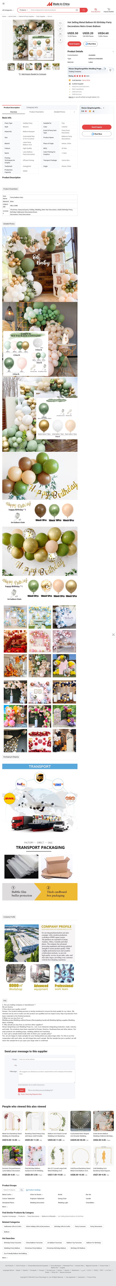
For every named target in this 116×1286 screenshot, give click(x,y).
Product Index (104, 1265)
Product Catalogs (34, 1190)
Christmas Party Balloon (33, 1248)
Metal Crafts (6, 1194)
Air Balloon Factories (54, 1243)
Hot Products (9, 1265)
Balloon (50, 16)
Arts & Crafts (12, 16)
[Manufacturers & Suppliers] (58, 4)
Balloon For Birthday (93, 1243)
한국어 (89, 1270)
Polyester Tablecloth (37, 1198)
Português (33, 1270)
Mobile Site (54, 1268)
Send (21, 1090)
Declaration (81, 1277)
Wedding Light (63, 1203)
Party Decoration (96, 1226)
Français (41, 1270)
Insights (62, 1268)
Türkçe (47, 1272)
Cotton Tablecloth (8, 1198)
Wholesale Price (68, 1265)
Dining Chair (62, 1198)
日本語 (96, 1270)
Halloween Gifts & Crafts (12, 1226)
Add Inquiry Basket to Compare (34, 74)
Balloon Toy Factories (74, 1243)
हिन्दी (101, 1270)
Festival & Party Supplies (26, 16)
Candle (88, 1198)
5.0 (83, 111)
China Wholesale (56, 1265)
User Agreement (71, 1277)
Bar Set (88, 1194)
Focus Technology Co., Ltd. (43, 1277)
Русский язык (51, 1270)
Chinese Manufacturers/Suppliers (38, 1265)
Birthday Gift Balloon (78, 1248)
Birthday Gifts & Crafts (62, 1226)
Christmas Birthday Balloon (56, 1248)
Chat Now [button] (92, 44)
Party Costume (80, 1226)
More (4, 1258)
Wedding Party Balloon (12, 1248)
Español (25, 1270)
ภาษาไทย (108, 1270)
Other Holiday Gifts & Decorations (38, 1226)
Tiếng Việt (54, 1272)
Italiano (59, 1270)
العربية (83, 1270)
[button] (70, 112)
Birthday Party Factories (12, 1243)
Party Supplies (40, 16)
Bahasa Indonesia (65, 1272)
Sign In (71, 97)
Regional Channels (91, 1265)
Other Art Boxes (35, 1194)
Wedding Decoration (37, 1203)
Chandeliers (90, 1203)
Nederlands (75, 1270)
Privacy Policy (91, 1277)
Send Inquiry (74, 44)
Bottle (60, 1194)
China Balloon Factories (34, 1243)
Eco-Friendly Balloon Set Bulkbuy (15, 1253)
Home (4, 16)
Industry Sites (79, 1265)
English (18, 1270)
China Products (20, 1265)
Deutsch (66, 1270)
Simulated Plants (8, 1203)
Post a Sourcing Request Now (30, 1094)
